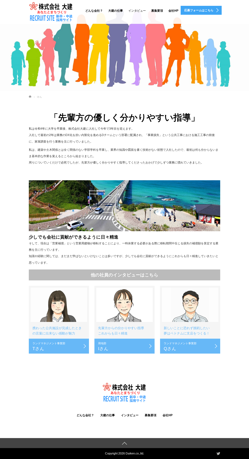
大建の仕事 (115, 10)
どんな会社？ (94, 10)
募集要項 (157, 10)
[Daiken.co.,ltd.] (51, 12)
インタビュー (137, 10)
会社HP (173, 10)
